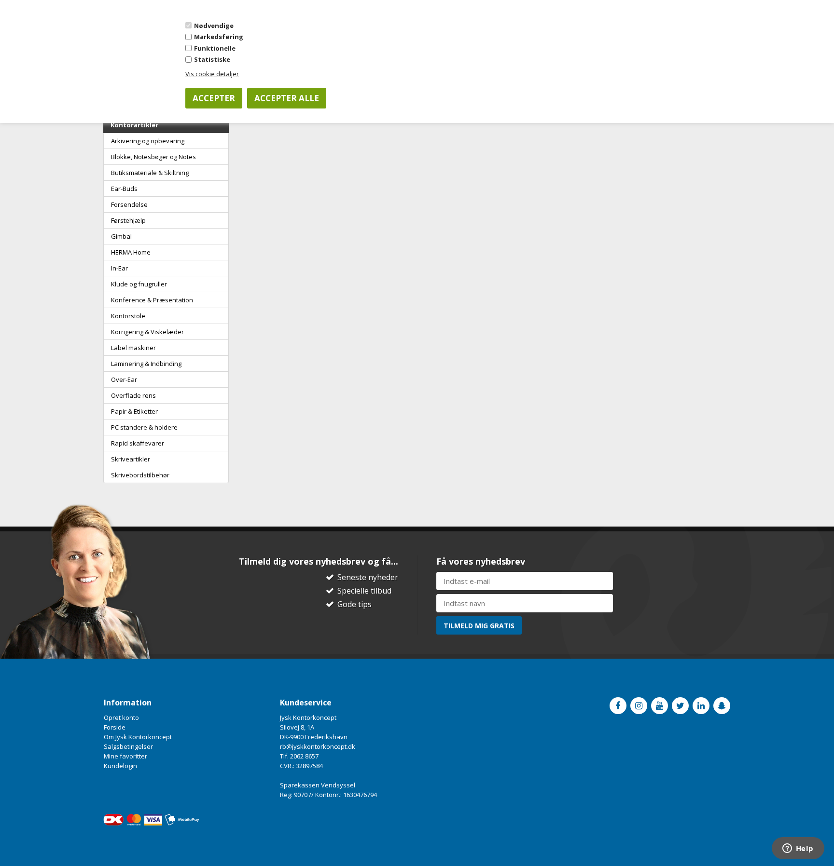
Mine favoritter (125, 756)
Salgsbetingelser (128, 746)
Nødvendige (214, 25)
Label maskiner (133, 347)
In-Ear (119, 268)
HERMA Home (131, 252)
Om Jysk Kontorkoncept (138, 736)
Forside (114, 727)
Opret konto (121, 717)
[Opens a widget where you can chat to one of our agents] (797, 849)
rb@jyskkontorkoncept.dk (317, 746)
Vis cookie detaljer (212, 73)
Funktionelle (215, 48)
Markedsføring (218, 36)
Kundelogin (120, 765)
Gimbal (121, 236)
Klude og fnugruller (139, 284)
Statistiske (212, 59)
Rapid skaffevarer (137, 443)
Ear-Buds (124, 188)
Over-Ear (124, 379)
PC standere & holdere (144, 427)
